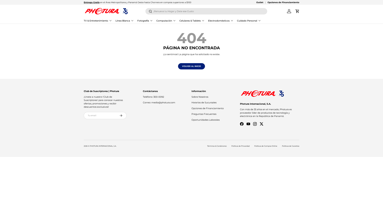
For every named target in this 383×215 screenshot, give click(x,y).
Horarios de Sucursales (204, 102)
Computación (164, 20)
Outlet (259, 2)
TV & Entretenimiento (96, 20)
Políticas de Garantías (290, 146)
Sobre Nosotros (200, 96)
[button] (297, 11)
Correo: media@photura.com (159, 102)
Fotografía (143, 20)
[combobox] (206, 11)
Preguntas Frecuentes (204, 114)
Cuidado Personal (247, 20)
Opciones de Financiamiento (283, 2)
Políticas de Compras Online (265, 146)
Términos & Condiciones (217, 146)
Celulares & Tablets (190, 20)
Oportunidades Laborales (206, 119)
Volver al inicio (191, 66)
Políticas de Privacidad (240, 146)
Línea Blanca (122, 20)
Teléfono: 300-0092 (153, 96)
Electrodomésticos (219, 20)
